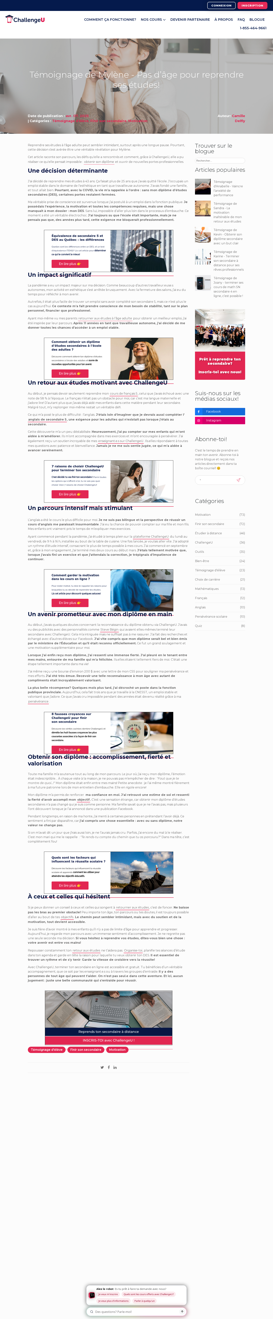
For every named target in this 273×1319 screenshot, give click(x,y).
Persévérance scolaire (220, 616)
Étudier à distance (220, 533)
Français (220, 598)
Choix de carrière (220, 579)
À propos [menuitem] (223, 20)
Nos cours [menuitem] (152, 20)
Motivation (137, 121)
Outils (220, 552)
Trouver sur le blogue (213, 148)
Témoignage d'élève (70, 121)
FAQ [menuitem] (241, 20)
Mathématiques (220, 589)
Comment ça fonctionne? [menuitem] (110, 20)
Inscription (252, 5)
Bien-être (220, 561)
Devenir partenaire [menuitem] (190, 20)
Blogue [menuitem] (257, 20)
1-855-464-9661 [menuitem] (253, 28)
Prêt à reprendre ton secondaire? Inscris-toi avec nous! (220, 365)
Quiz (220, 626)
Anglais (220, 607)
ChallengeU (220, 542)
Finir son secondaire (108, 121)
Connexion (221, 5)
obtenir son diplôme (99, 162)
